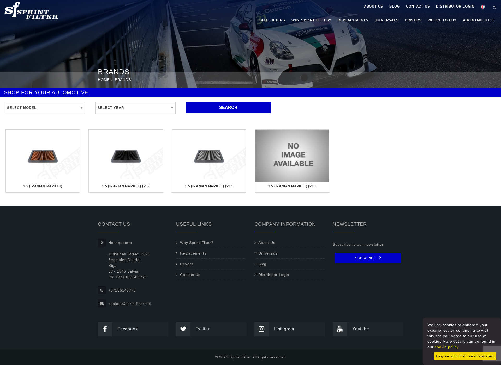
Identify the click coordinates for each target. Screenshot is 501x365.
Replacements (353, 20)
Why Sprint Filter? (311, 20)
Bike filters (272, 20)
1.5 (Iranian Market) (42, 186)
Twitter (203, 329)
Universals (387, 20)
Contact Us (418, 6)
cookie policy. (447, 347)
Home (104, 80)
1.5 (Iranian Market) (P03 (292, 186)
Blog (394, 6)
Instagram (284, 329)
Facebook (127, 329)
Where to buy (442, 20)
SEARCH (228, 107)
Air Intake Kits (478, 20)
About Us (373, 6)
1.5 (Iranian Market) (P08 (126, 186)
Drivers (413, 20)
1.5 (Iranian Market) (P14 (209, 186)
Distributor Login (455, 6)
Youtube (360, 329)
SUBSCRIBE (366, 258)
